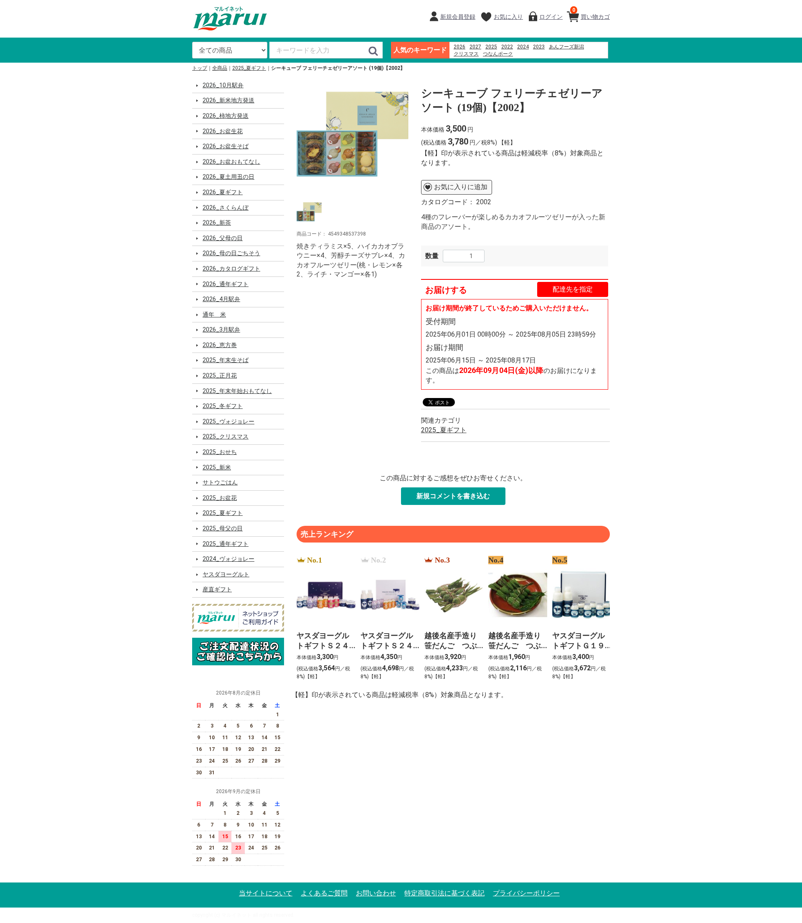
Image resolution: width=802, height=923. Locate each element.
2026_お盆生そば (226, 146)
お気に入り (508, 16)
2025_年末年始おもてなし (237, 391)
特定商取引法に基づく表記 (444, 893)
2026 (459, 47)
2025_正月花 (220, 375)
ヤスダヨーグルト (226, 574)
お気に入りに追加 (460, 187)
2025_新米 (217, 467)
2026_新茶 (217, 222)
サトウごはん (220, 482)
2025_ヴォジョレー (228, 421)
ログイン (551, 16)
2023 (539, 47)
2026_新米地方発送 (228, 100)
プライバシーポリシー (526, 893)
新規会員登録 (457, 16)
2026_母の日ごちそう (231, 253)
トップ (199, 68)
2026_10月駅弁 (223, 85)
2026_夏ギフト (223, 192)
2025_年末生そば (226, 360)
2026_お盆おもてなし (231, 161)
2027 (475, 47)
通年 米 (214, 314)
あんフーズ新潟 (566, 47)
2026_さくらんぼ (226, 207)
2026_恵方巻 (220, 345)
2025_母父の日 (223, 528)
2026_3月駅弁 (221, 329)
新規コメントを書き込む (453, 496)
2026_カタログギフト (231, 268)
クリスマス (466, 54)
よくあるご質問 (324, 893)
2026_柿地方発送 (226, 115)
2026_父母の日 (223, 238)
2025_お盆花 (220, 497)
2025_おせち (220, 452)
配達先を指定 (573, 289)
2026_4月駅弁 (221, 299)
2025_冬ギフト (223, 406)
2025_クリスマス (226, 436)
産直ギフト (217, 589)
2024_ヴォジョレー (228, 558)
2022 (507, 47)
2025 (491, 47)
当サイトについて (265, 893)
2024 (523, 47)
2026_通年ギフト (226, 284)
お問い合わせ (376, 893)
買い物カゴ (591, 13)
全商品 (219, 68)
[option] (353, 134)
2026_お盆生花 (223, 131)
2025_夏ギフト (249, 68)
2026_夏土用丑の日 (228, 176)
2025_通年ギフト (226, 543)
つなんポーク (498, 54)
